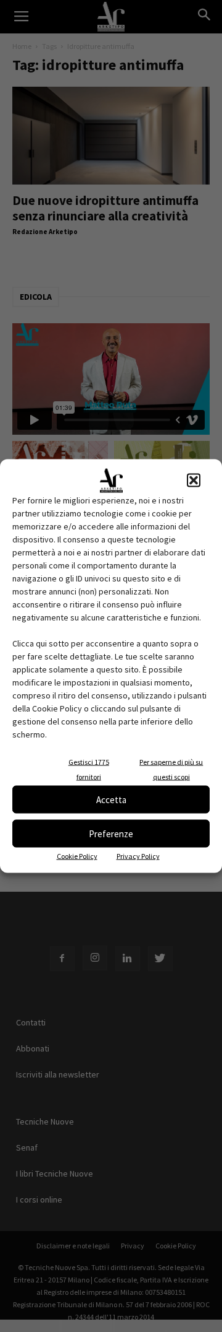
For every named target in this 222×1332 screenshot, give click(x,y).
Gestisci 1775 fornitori (88, 769)
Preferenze (111, 833)
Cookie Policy (77, 856)
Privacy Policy (138, 856)
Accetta (111, 799)
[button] (193, 480)
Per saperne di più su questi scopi (171, 769)
